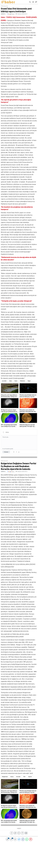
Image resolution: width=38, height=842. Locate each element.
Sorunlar (18, 776)
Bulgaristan (5, 776)
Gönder (6, 452)
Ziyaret (30, 776)
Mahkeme (22, 381)
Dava (10, 381)
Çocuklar (4, 381)
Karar (15, 381)
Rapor (29, 381)
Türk (24, 776)
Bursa (12, 776)
